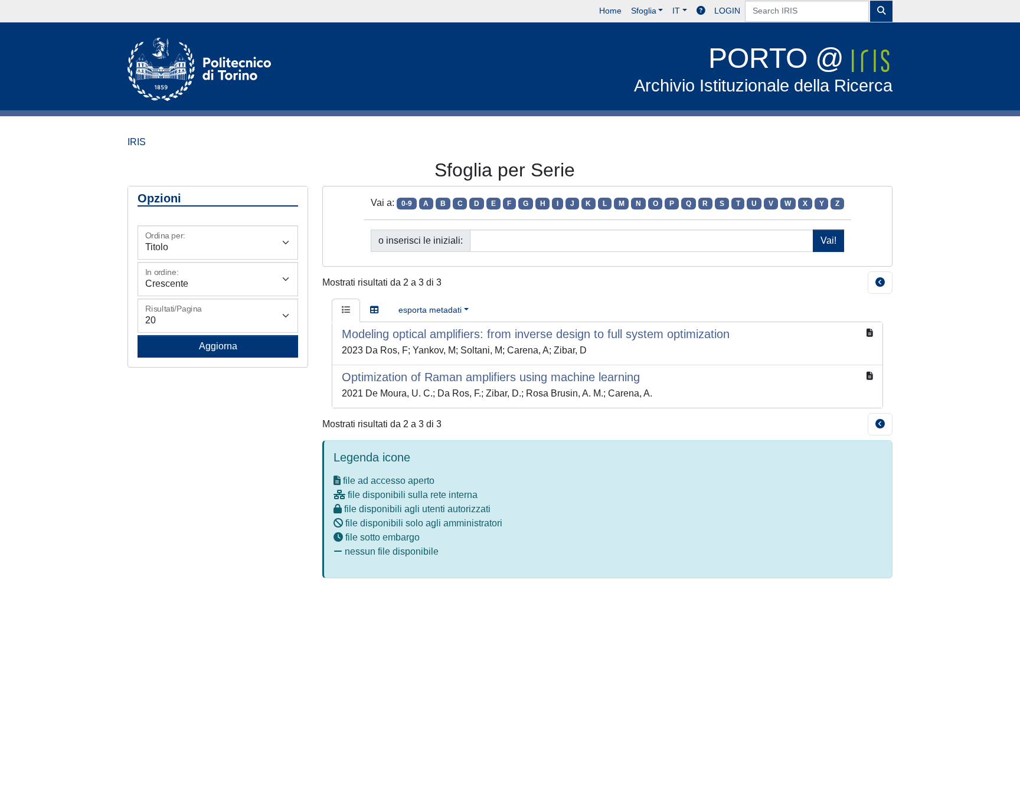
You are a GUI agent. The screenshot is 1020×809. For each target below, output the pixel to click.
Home (610, 10)
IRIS (137, 142)
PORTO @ (763, 68)
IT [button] (676, 10)
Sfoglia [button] (643, 10)
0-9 (406, 203)
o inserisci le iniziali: (420, 240)
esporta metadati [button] (430, 310)
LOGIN (727, 10)
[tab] (346, 310)
